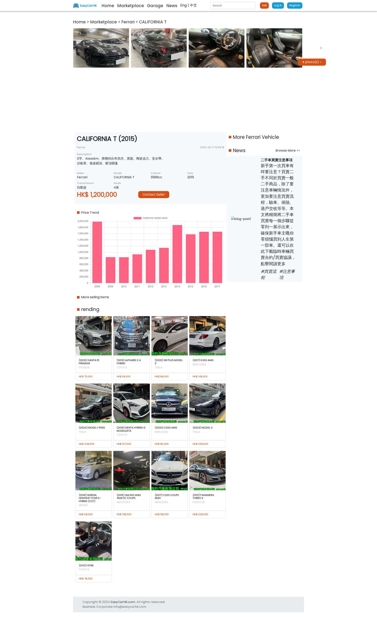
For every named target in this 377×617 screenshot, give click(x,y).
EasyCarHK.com (123, 602)
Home (80, 22)
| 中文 (192, 5)
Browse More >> (287, 150)
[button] (101, 48)
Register (294, 5)
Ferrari (128, 22)
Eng (184, 5)
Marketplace (104, 22)
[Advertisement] (188, 99)
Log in (278, 5)
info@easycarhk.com (129, 606)
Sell (264, 5)
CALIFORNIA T (153, 22)
